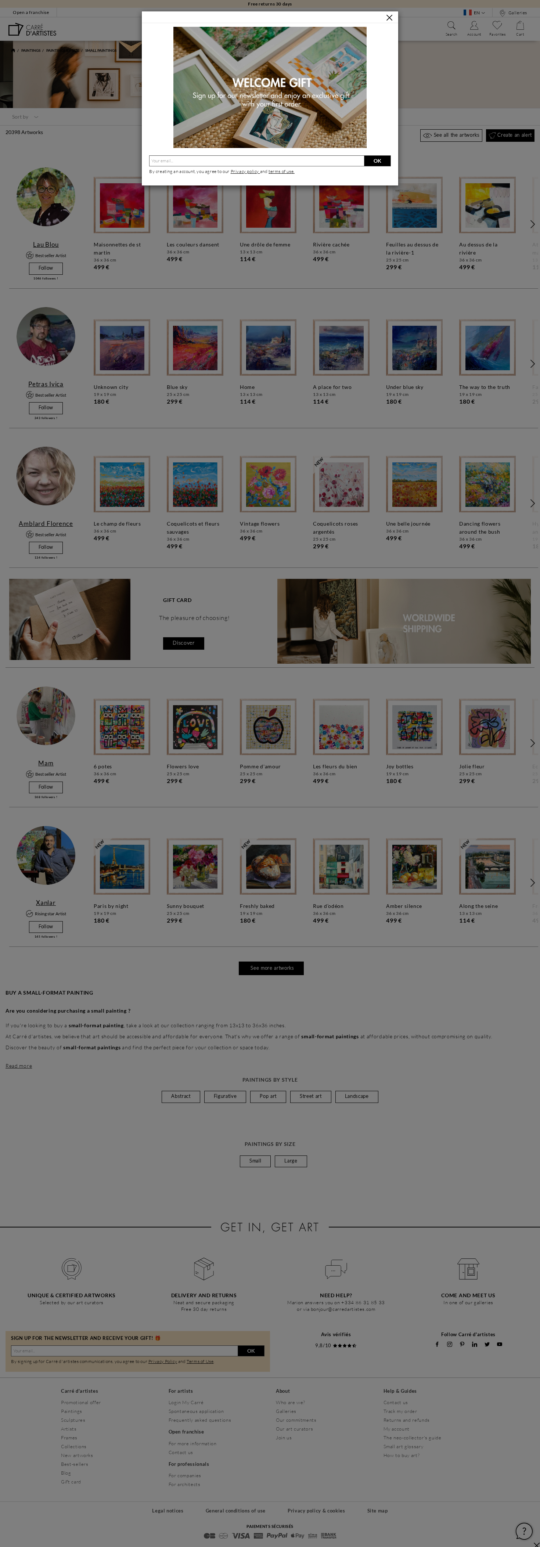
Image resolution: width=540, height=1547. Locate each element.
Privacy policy (245, 171)
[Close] (389, 17)
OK (377, 161)
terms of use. (282, 171)
